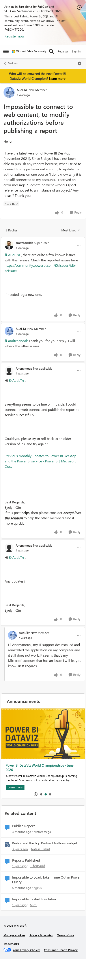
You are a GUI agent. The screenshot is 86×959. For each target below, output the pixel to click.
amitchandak (24, 243)
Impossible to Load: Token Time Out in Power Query (46, 879)
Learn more (57, 78)
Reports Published (26, 860)
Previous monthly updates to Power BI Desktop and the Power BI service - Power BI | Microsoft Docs (40, 461)
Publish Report (23, 826)
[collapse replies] (43, 239)
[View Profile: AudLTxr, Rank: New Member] (9, 92)
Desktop (12, 63)
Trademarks (11, 944)
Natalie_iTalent (40, 849)
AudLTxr (22, 90)
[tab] (41, 794)
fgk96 (38, 888)
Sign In (76, 51)
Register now (14, 36)
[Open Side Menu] (6, 51)
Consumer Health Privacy (61, 950)
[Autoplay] (35, 794)
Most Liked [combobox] (70, 230)
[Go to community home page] (29, 51)
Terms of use (65, 935)
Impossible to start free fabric (34, 899)
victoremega (42, 832)
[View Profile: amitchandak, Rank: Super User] (9, 245)
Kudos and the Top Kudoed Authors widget (44, 843)
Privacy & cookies (41, 935)
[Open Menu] (80, 63)
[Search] (51, 51)
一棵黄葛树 (37, 866)
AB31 (33, 905)
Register (63, 51)
